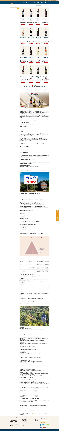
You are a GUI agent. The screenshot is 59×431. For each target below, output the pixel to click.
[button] (48, 2)
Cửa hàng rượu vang (36, 420)
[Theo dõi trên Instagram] (41, 427)
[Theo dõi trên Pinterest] (43, 427)
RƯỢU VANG (20, 2)
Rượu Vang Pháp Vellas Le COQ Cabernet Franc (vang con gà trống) (23, 57)
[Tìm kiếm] (45, 2)
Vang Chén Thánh (35, 421)
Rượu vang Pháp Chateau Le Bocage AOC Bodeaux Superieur (38, 19)
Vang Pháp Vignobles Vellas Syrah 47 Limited (23, 76)
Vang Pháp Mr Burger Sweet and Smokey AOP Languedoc (38, 38)
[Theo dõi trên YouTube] (44, 427)
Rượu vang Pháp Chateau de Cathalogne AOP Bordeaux (31, 19)
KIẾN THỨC (38, 2)
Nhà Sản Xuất (34, 2)
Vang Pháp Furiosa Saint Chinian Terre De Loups (31, 37)
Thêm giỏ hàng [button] (23, 24)
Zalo (57, 213)
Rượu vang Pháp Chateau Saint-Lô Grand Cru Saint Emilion (23, 19)
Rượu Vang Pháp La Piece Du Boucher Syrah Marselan (31, 57)
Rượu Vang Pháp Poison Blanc (23, 37)
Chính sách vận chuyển (24, 421)
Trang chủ (57, 211)
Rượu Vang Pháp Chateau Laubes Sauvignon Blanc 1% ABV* (31, 77)
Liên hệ (42, 2)
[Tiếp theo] (36, 85)
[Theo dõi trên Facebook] (40, 427)
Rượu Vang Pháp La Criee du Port (38, 57)
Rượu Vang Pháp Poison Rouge (46, 18)
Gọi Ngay (57, 218)
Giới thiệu (35, 419)
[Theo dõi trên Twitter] (42, 427)
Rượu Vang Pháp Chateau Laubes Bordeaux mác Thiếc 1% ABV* (38, 77)
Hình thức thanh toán (24, 420)
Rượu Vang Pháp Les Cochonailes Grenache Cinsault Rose (46, 57)
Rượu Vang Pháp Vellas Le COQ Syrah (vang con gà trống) (46, 38)
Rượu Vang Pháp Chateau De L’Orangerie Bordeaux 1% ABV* (46, 77)
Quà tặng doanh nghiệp (24, 425)
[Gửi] (18, 8)
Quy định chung (24, 419)
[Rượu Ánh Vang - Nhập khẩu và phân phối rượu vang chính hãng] (14, 2)
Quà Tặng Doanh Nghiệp (27, 2)
